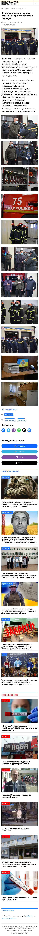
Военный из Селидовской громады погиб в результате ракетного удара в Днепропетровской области (18, 611)
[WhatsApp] (19, 430)
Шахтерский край (9, 409)
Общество (8, 414)
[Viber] (14, 430)
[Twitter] (24, 430)
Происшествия (7, 512)
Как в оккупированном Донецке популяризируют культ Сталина (15, 762)
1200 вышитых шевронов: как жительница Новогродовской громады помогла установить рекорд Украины (19, 575)
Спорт (4, 655)
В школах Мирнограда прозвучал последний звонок (16, 796)
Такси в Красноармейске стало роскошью (15, 829)
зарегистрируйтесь (8, 918)
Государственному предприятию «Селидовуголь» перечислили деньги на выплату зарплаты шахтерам (18, 864)
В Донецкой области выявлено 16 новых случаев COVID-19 (19, 899)
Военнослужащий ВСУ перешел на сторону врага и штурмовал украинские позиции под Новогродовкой (19, 504)
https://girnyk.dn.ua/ (25, 930)
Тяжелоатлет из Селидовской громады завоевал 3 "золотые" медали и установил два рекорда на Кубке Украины (19, 682)
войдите (29, 916)
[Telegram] (8, 430)
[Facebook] (3, 430)
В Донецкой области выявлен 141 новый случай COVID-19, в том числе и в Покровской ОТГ (19, 728)
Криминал (5, 477)
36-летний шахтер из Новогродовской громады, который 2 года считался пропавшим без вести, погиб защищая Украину (19, 540)
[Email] (29, 430)
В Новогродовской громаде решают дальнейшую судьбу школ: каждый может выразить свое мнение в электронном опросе (17, 646)
